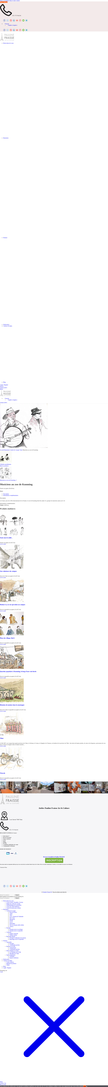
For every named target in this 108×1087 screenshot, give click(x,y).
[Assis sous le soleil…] (12, 534)
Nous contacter (4, 2)
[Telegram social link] (13, 491)
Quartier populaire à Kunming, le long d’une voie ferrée (18, 671)
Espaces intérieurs (13, 957)
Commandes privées (14, 945)
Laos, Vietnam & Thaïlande (16, 916)
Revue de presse (7, 837)
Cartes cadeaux (10, 962)
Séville (11, 920)
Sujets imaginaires (10, 955)
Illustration (7, 450)
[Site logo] (7, 40)
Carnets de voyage (14, 450)
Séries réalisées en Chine (12, 950)
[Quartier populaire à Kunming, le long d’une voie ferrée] (12, 668)
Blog (4, 841)
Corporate (8, 932)
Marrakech (12, 919)
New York (12, 918)
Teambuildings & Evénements (13, 905)
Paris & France (13, 912)
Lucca (11, 922)
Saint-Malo (12, 923)
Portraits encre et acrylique (16, 929)
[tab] (6, 494)
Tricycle (2, 773)
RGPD (5, 843)
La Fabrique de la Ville (15, 952)
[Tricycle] (12, 770)
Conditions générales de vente (10, 844)
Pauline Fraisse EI (47, 892)
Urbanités (11, 956)
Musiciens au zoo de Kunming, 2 (8, 480)
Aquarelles (9, 942)
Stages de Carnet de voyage (13, 903)
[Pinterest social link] (9, 491)
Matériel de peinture (11, 963)
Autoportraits (12, 948)
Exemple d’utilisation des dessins (17, 938)
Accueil (2, 450)
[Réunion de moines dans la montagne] (12, 702)
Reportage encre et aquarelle (16, 939)
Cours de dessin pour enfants (13, 908)
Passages (11, 943)
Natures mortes (13, 935)
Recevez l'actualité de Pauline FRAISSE (54, 857)
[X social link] (7, 491)
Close (1, 972)
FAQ (4, 840)
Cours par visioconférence (12, 906)
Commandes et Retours (9, 846)
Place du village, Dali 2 (7, 638)
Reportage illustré (10, 936)
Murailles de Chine (14, 953)
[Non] (86, 1086)
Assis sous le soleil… (6, 538)
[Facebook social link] (4, 491)
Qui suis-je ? (6, 836)
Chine (21, 450)
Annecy (11, 926)
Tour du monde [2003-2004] (16, 925)
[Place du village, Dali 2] (12, 635)
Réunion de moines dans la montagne (12, 705)
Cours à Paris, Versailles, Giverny (14, 902)
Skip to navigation (4, 0)
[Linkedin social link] (11, 491)
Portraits (8, 928)
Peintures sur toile (10, 946)
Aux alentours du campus (8, 571)
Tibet (1, 738)
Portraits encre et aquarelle (16, 930)
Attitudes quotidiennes (5, 464)
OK (84, 1086)
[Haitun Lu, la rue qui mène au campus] (12, 601)
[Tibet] (12, 735)
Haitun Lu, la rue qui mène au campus (12, 604)
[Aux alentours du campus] (12, 568)
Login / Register (7, 967)
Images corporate (13, 933)
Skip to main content (14, 0)
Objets (8, 965)
